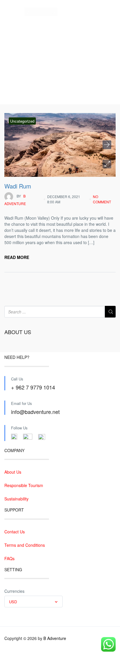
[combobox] (33, 601)
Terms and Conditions (24, 545)
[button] (107, 164)
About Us (12, 472)
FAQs (9, 558)
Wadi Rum (17, 186)
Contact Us (14, 532)
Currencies (14, 591)
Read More (16, 257)
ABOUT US (17, 332)
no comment (102, 199)
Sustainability (16, 499)
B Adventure (15, 199)
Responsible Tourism (23, 485)
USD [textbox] (13, 601)
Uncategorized (22, 121)
